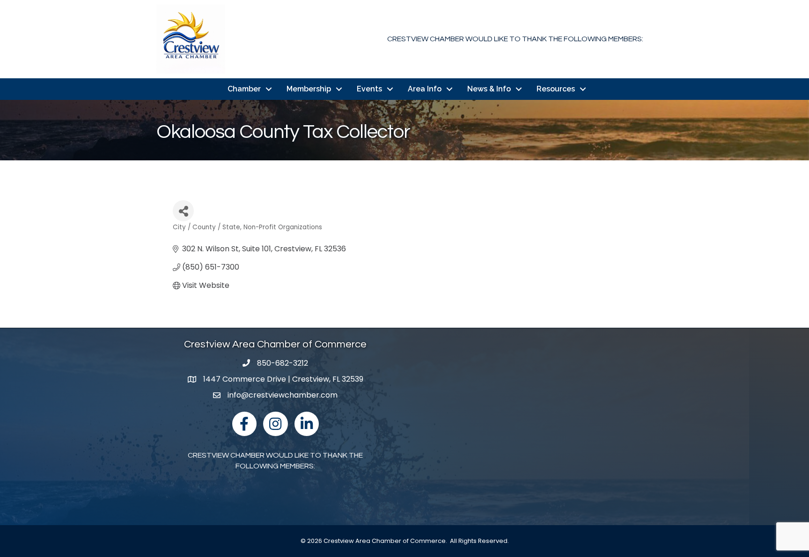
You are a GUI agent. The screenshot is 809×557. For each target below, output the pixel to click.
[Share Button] (183, 210)
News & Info (489, 88)
